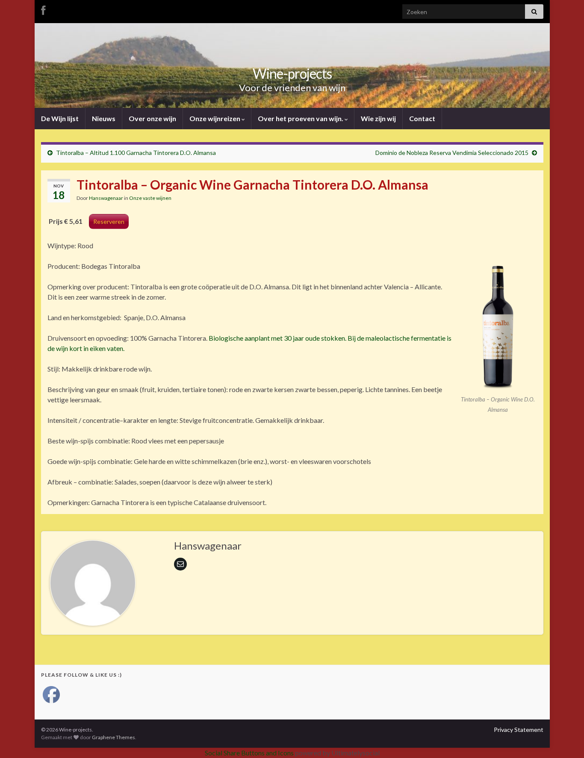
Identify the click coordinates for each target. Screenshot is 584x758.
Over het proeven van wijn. (301, 118)
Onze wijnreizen (215, 118)
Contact (422, 118)
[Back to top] (564, 738)
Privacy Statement (518, 729)
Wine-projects (292, 73)
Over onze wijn (152, 118)
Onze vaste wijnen (150, 198)
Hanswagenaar (106, 198)
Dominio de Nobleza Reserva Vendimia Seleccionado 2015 (451, 152)
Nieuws (103, 118)
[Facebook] (43, 9)
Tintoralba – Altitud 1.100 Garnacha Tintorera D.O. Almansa (136, 152)
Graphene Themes (113, 737)
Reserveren (108, 221)
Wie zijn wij (378, 118)
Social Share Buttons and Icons (249, 753)
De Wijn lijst (60, 118)
